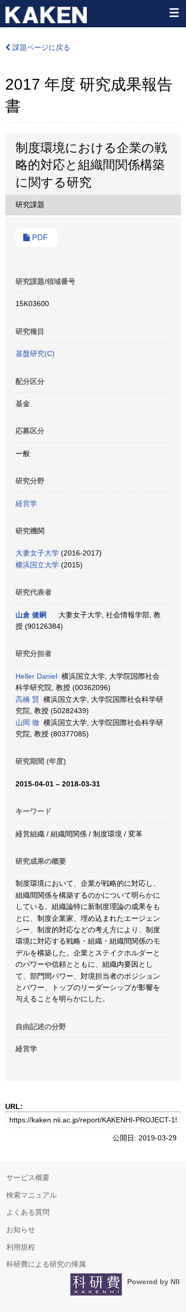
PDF (39, 237)
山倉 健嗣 (31, 615)
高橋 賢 (27, 699)
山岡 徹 (27, 722)
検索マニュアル (31, 1195)
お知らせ (20, 1229)
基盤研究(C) (35, 353)
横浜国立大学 (37, 565)
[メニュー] (173, 12)
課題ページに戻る (40, 47)
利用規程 (20, 1247)
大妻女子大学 (37, 553)
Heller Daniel (36, 676)
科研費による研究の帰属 (46, 1264)
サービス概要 (28, 1177)
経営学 (26, 503)
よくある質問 (28, 1212)
